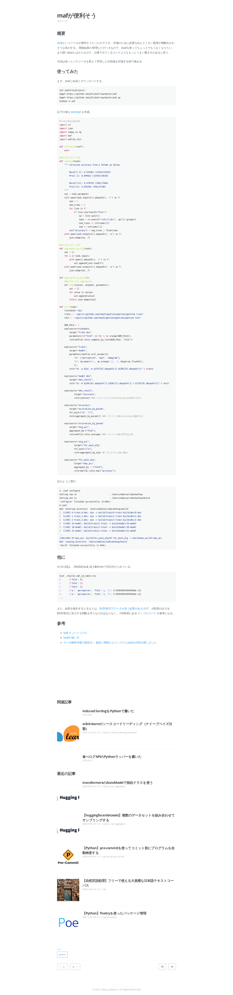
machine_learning (118, 732)
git (112, 856)
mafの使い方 (71, 637)
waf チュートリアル (75, 633)
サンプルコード (147, 613)
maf (59, 43)
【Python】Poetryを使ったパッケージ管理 (114, 913)
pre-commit (119, 856)
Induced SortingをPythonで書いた (108, 711)
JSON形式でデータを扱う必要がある (121, 608)
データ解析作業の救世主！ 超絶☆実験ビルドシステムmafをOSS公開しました (110, 642)
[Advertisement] (116, 673)
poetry (114, 917)
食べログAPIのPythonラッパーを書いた (112, 756)
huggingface (119, 786)
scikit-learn (132, 732)
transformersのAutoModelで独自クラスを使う (117, 782)
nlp (112, 786)
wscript (76, 112)
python (106, 732)
